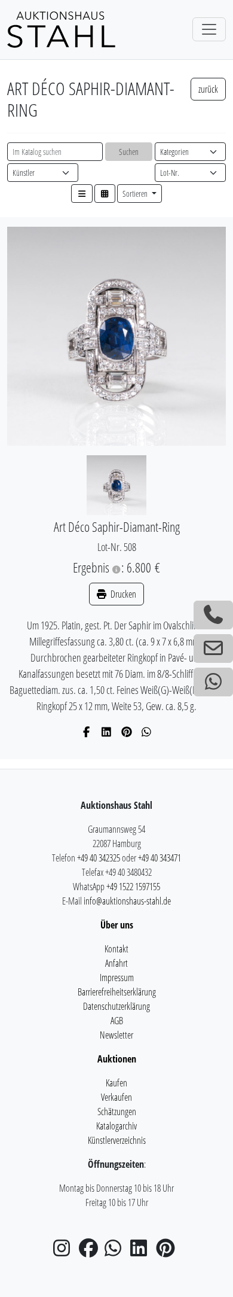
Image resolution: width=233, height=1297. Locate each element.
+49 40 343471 (159, 857)
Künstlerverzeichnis (117, 1140)
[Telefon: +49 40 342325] (213, 615)
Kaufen (116, 1082)
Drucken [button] (122, 594)
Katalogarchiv (116, 1125)
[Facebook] (87, 731)
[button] (82, 193)
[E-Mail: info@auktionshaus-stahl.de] (213, 648)
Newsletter (116, 1035)
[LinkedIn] (107, 731)
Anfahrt (116, 963)
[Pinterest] (127, 731)
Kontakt (116, 948)
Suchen (129, 151)
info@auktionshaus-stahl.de (127, 901)
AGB (117, 1020)
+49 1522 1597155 (133, 886)
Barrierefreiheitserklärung (117, 991)
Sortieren (135, 193)
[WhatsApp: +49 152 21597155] (213, 682)
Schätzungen (116, 1111)
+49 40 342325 (98, 857)
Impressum (117, 977)
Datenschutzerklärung (116, 1006)
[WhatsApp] (147, 731)
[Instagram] (65, 1251)
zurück (208, 89)
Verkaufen (116, 1097)
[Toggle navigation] (209, 29)
